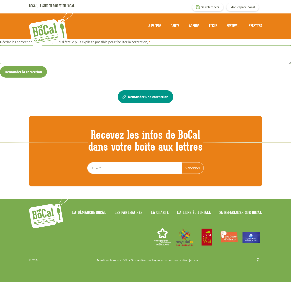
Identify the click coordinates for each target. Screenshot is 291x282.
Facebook (259, 260)
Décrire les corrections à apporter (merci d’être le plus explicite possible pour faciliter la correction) (74, 42)
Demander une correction (148, 97)
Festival (233, 25)
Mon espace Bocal (242, 7)
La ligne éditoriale (194, 212)
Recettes (255, 25)
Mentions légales (108, 260)
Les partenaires (128, 212)
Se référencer (210, 7)
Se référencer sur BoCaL (240, 212)
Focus (213, 25)
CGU (125, 260)
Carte (175, 25)
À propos (154, 25)
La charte (160, 212)
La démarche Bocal (89, 212)
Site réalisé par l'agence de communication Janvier (164, 260)
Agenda (194, 25)
